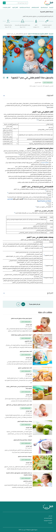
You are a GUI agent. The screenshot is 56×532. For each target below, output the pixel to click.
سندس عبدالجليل (27, 481)
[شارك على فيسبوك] (4, 78)
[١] (46, 107)
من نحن (50, 516)
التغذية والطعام (35, 7)
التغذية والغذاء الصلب (47, 82)
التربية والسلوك (44, 7)
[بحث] (4, 3)
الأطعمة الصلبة (44, 163)
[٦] (47, 194)
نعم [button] (23, 304)
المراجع (50, 293)
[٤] (19, 154)
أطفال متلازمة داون (5, 7)
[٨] (43, 246)
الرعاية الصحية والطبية (25, 7)
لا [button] (18, 304)
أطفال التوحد (15, 7)
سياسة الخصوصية (48, 520)
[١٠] (45, 265)
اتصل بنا (50, 523)
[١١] (43, 277)
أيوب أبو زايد (29, 325)
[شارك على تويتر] (7, 78)
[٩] (44, 255)
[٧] (14, 212)
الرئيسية (51, 7)
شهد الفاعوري (28, 341)
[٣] (37, 120)
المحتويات (50, 95)
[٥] (45, 191)
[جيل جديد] (48, 3)
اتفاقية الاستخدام (48, 518)
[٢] (38, 120)
